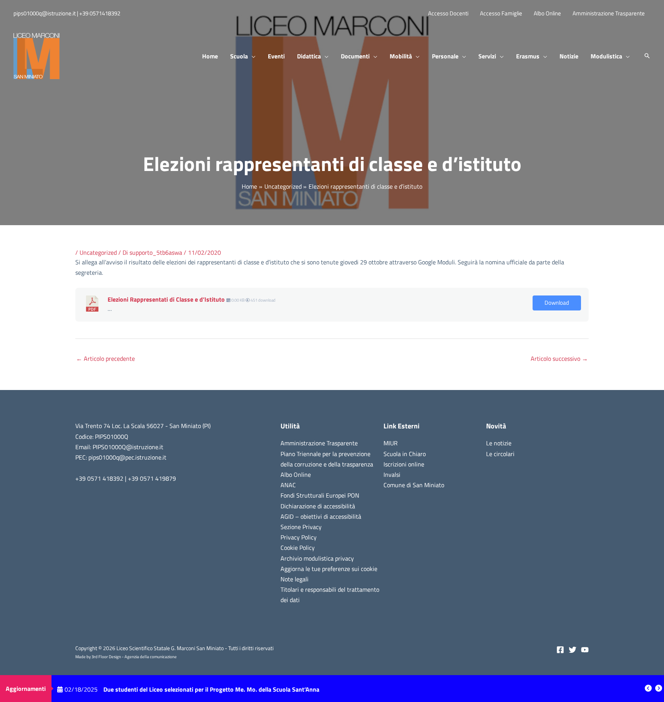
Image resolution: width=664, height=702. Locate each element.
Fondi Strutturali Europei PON (320, 495)
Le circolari (500, 453)
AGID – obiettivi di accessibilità (321, 516)
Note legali (295, 579)
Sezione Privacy (301, 526)
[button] (252, 56)
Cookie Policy (298, 547)
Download (556, 302)
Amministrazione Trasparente (319, 443)
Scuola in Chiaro (404, 453)
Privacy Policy (299, 537)
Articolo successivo (559, 358)
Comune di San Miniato (413, 485)
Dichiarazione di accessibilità (318, 506)
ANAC (288, 485)
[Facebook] (560, 650)
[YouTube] (585, 650)
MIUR (390, 443)
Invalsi (391, 474)
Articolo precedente (105, 358)
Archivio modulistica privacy (317, 558)
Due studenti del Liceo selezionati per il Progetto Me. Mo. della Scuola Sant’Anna (211, 688)
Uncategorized (98, 252)
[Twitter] (572, 650)
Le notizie (498, 443)
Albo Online (296, 474)
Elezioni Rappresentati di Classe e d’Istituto (166, 299)
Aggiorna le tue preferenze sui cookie (329, 568)
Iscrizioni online (403, 464)
